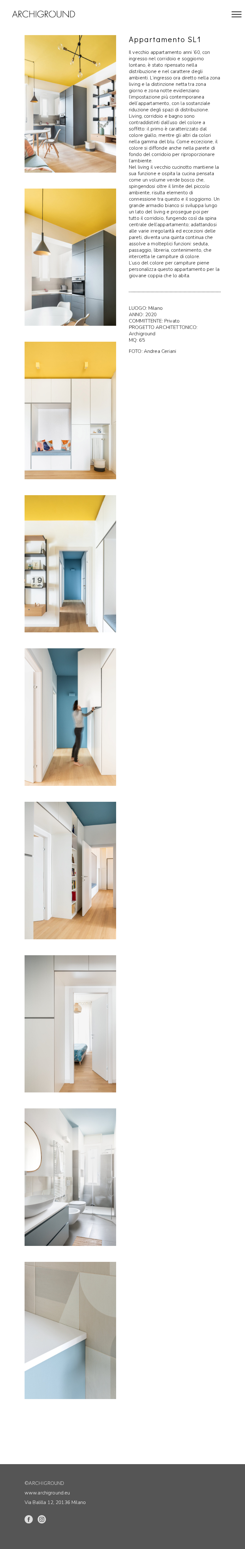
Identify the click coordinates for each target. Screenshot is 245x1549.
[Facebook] (28, 1519)
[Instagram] (41, 1519)
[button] (236, 14)
